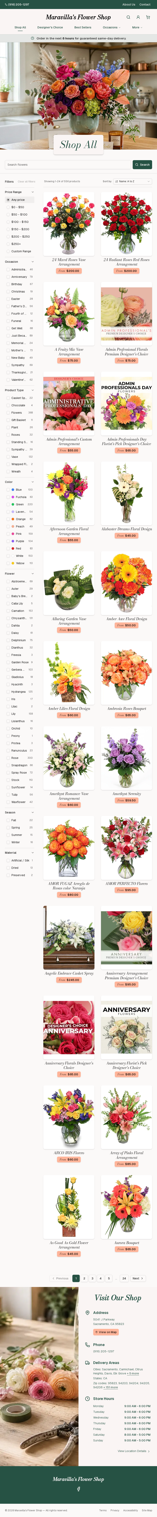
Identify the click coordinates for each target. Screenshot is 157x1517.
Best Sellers (82, 27)
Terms (103, 1510)
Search (145, 164)
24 (124, 1278)
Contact (144, 4)
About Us (128, 4)
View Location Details (132, 1451)
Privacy (115, 1510)
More (135, 27)
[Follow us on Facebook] (78, 1489)
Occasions (110, 27)
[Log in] (138, 17)
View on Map (108, 1332)
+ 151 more (110, 1387)
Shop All (20, 27)
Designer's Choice (50, 27)
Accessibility (130, 1510)
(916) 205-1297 (18, 4)
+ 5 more (133, 1373)
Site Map (147, 1510)
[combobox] (132, 181)
